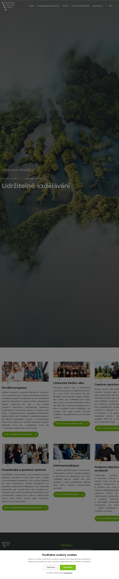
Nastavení (51, 567)
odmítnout (68, 573)
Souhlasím (67, 567)
